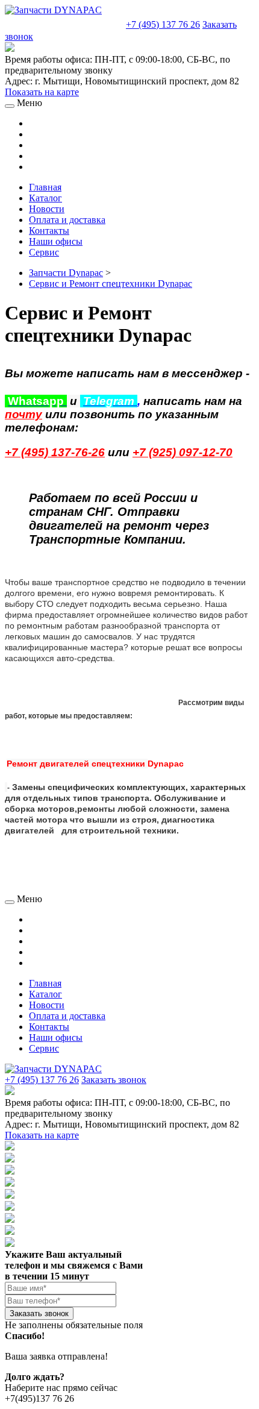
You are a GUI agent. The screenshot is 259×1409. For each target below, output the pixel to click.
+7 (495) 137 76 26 (163, 24)
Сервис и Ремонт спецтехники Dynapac (110, 283)
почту (23, 414)
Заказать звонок (113, 1080)
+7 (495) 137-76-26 (55, 452)
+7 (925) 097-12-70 (182, 452)
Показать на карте (42, 92)
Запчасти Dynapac (66, 273)
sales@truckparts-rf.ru (64, 23)
